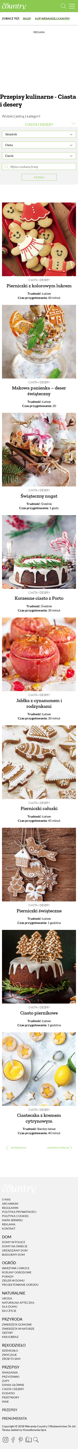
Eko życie (9, 1310)
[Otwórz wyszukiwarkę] (63, 6)
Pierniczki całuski (39, 808)
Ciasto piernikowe (39, 1013)
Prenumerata (14, 1418)
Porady (8, 1276)
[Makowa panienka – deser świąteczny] (39, 342)
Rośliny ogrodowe (16, 1272)
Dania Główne (13, 1385)
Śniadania (10, 1372)
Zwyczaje (9, 1354)
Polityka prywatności (19, 1212)
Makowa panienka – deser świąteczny (39, 390)
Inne (5, 1401)
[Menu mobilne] (72, 6)
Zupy (5, 1380)
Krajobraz (10, 1336)
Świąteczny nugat (39, 496)
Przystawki (10, 1376)
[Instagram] (5, 1439)
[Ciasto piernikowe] (39, 967)
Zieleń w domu (13, 1280)
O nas (6, 1199)
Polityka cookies (15, 1216)
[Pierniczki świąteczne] (39, 864)
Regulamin (10, 1207)
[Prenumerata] (28, 1439)
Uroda (7, 1298)
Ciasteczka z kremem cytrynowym (39, 1118)
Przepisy (9, 1410)
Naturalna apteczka (18, 1302)
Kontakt (8, 1228)
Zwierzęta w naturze (18, 1328)
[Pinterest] (20, 1439)
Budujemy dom (13, 1254)
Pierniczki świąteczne (39, 911)
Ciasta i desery (39, 280)
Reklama (8, 1224)
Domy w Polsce (13, 1242)
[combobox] (39, 134)
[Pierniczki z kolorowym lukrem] (39, 239)
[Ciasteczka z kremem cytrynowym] (39, 1069)
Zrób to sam (11, 1359)
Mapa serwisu (12, 1220)
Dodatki (8, 1393)
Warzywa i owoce (15, 1268)
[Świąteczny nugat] (39, 449)
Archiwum (10, 1203)
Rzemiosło (10, 1350)
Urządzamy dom (15, 1250)
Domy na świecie (14, 1246)
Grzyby (7, 1333)
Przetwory (10, 1397)
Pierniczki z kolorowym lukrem (39, 286)
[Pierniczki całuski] (39, 762)
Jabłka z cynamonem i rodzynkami (39, 703)
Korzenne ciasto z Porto (39, 598)
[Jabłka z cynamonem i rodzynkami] (39, 654)
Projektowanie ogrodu (20, 1284)
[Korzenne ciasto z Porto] (39, 552)
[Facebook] (13, 1439)
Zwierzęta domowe (17, 1324)
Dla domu (9, 1306)
